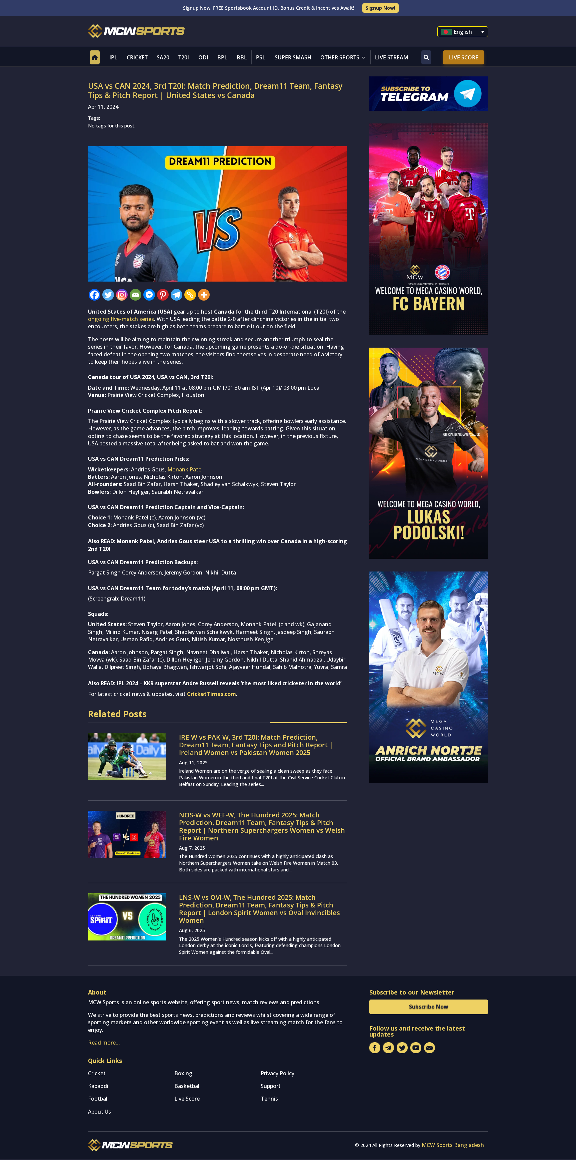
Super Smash (293, 57)
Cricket (137, 57)
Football (98, 1098)
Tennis (269, 1098)
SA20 (163, 57)
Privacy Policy (277, 1073)
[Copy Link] (190, 295)
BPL (222, 57)
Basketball (187, 1086)
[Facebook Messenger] (149, 295)
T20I (183, 57)
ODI (203, 57)
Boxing (183, 1073)
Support (271, 1086)
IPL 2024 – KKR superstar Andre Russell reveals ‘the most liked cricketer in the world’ (229, 683)
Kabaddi (98, 1086)
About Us (99, 1111)
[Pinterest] (163, 295)
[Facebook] (94, 295)
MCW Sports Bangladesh (453, 1145)
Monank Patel (185, 469)
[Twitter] (108, 295)
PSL (260, 57)
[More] (204, 295)
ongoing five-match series (121, 319)
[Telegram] (176, 295)
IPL (113, 57)
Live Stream (391, 57)
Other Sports (339, 57)
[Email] (135, 295)
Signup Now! (380, 8)
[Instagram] (122, 295)
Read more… (104, 1042)
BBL (242, 57)
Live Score (463, 57)
